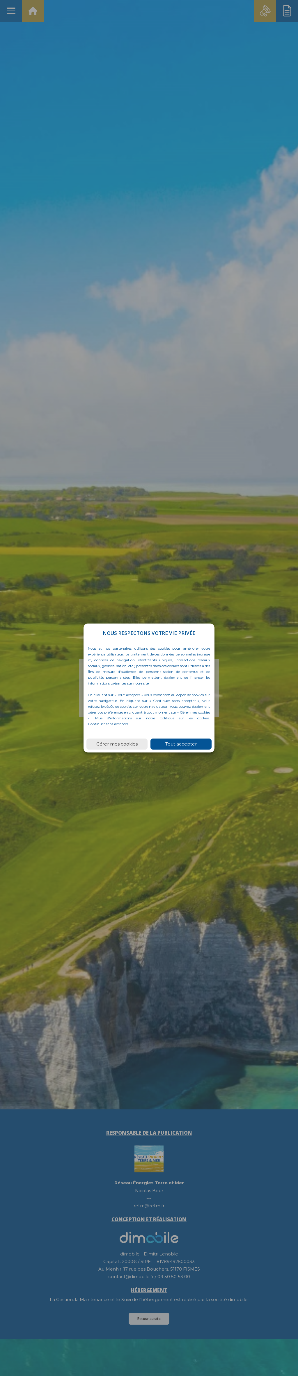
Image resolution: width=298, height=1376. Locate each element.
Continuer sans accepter (108, 724)
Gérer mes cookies (117, 744)
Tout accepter (181, 744)
